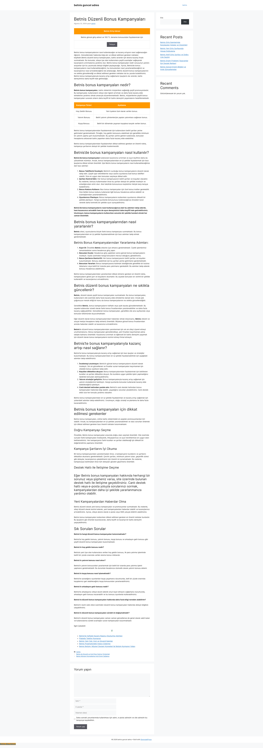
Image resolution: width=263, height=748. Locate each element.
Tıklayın (112, 44)
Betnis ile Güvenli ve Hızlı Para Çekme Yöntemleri (93, 654)
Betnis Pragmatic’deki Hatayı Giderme (94, 644)
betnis (184, 5)
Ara (161, 18)
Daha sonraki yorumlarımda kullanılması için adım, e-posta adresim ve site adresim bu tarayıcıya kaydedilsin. (111, 719)
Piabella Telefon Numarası (90, 638)
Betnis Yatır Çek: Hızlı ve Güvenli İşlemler (96, 641)
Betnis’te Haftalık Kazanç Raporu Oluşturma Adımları (100, 636)
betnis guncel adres (86, 5)
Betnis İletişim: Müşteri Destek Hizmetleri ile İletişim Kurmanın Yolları (107, 646)
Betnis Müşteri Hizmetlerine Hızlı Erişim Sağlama (92, 656)
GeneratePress (146, 739)
